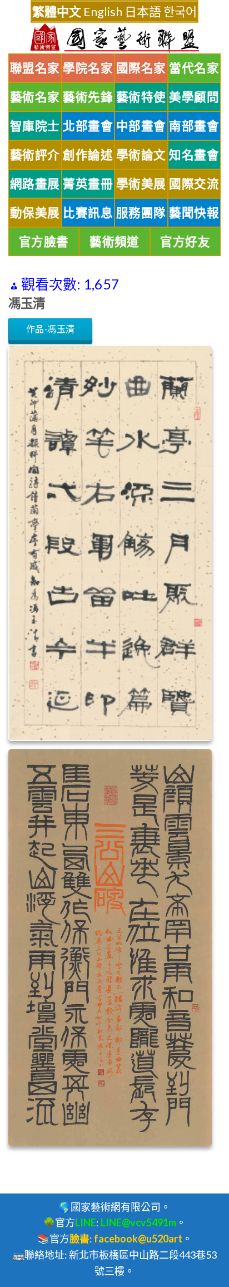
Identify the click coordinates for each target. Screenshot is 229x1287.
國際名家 (141, 68)
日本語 (143, 11)
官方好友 (185, 241)
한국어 (180, 11)
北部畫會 (88, 126)
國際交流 (194, 183)
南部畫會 (194, 126)
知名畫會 (194, 155)
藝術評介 (35, 155)
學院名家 (88, 68)
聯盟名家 (35, 68)
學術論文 (141, 155)
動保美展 (35, 212)
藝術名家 (35, 97)
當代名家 (194, 68)
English (102, 11)
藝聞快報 (194, 212)
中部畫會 (141, 126)
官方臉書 (44, 241)
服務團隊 (141, 212)
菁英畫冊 (88, 183)
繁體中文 (56, 11)
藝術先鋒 (88, 97)
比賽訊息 (88, 212)
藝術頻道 (114, 241)
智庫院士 (35, 126)
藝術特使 (141, 97)
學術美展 (141, 183)
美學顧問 (194, 97)
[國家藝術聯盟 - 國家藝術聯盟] (114, 38)
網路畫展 (35, 183)
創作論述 (88, 155)
